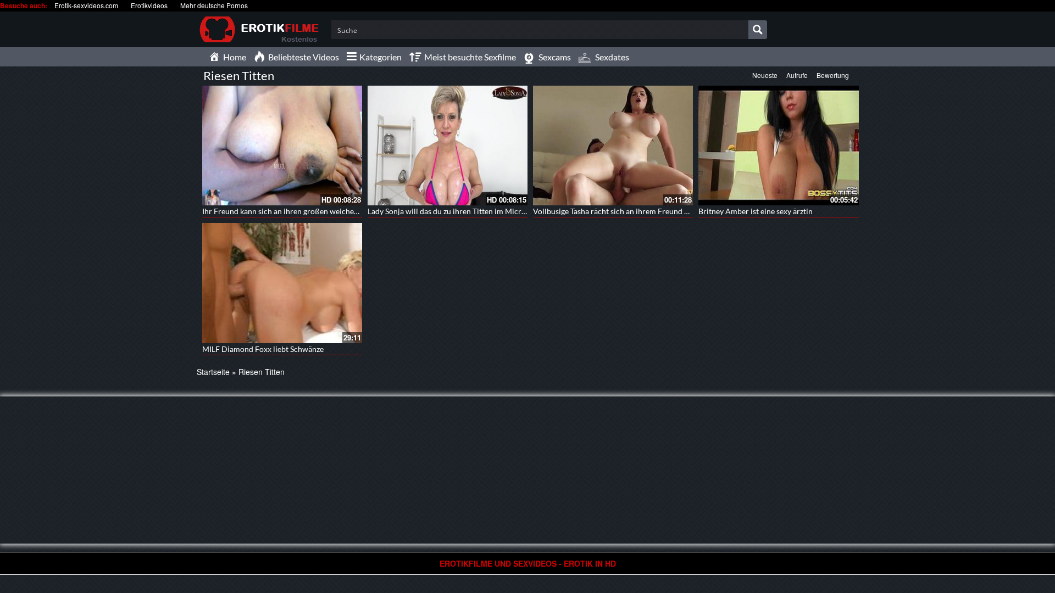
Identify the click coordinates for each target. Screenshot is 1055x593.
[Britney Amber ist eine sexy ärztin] (778, 144)
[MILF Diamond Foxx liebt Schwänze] (282, 283)
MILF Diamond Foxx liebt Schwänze (263, 349)
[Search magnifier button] (757, 29)
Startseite (213, 371)
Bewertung (833, 75)
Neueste (765, 75)
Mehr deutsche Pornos (214, 5)
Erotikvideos (149, 5)
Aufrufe (797, 75)
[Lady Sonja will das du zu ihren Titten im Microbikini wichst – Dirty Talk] (448, 145)
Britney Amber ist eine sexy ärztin (755, 211)
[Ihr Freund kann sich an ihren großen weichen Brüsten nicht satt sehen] (282, 145)
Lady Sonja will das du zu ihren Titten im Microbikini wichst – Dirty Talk (489, 211)
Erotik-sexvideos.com (86, 5)
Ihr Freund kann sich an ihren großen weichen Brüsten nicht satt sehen (322, 211)
